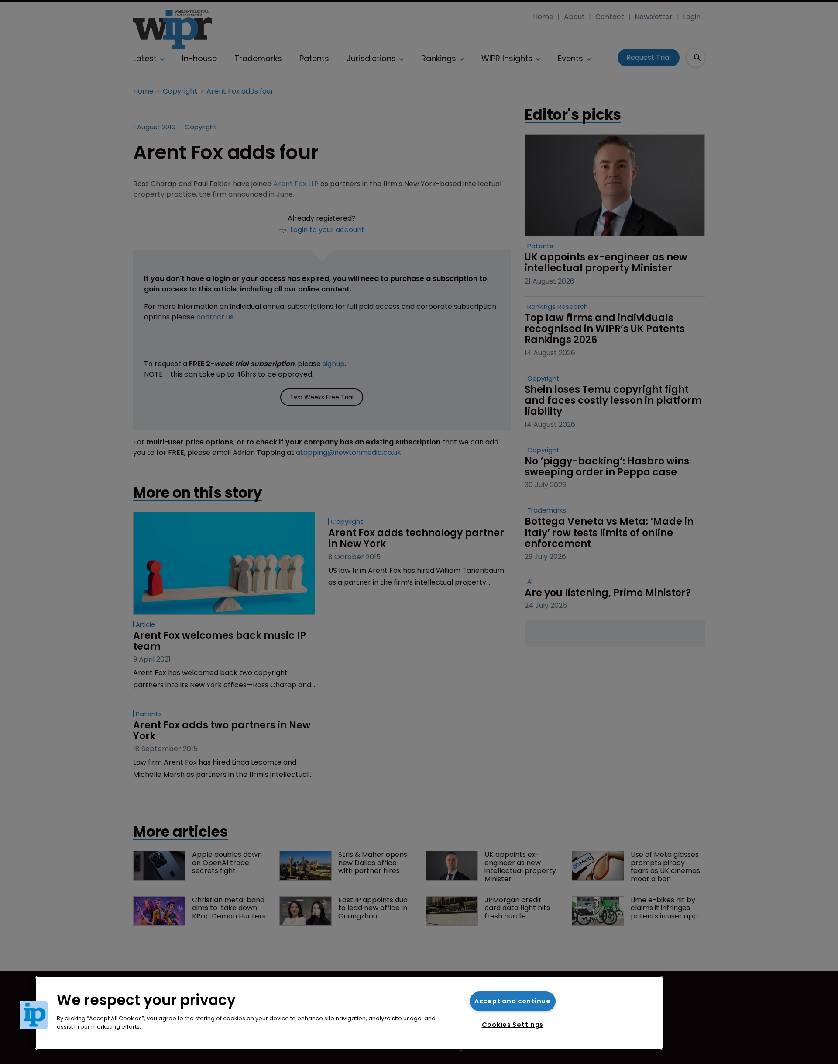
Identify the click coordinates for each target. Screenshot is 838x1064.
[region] (349, 1013)
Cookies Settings (513, 1024)
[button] (34, 1015)
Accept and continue (512, 1001)
